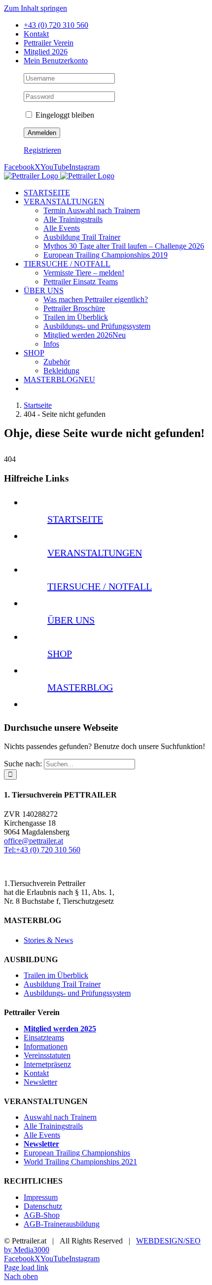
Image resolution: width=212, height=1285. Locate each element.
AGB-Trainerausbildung (62, 1224)
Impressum (41, 1197)
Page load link (26, 1267)
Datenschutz (43, 1206)
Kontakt (36, 1073)
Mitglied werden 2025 (60, 1028)
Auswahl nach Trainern (60, 1117)
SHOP (59, 653)
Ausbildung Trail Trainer (62, 984)
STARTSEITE (75, 519)
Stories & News (48, 940)
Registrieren (42, 150)
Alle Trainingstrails (53, 1126)
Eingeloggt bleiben (64, 115)
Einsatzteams (44, 1037)
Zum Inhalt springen (35, 8)
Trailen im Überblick (56, 975)
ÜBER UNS (71, 620)
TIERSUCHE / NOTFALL (99, 586)
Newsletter (40, 1082)
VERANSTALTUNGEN (94, 552)
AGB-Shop (42, 1215)
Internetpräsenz (47, 1064)
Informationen (46, 1046)
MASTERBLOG (80, 687)
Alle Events (42, 1135)
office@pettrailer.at (33, 841)
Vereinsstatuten (47, 1055)
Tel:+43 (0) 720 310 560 (42, 849)
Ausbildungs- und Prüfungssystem (77, 993)
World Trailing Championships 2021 (80, 1161)
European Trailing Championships (77, 1153)
